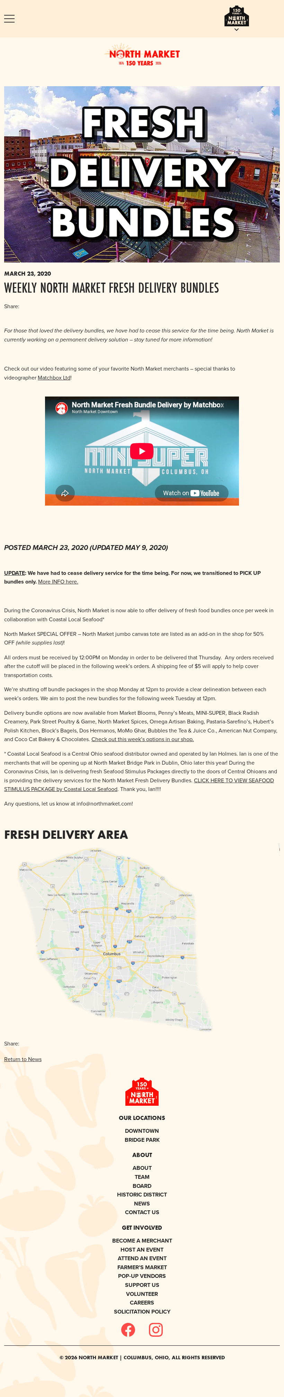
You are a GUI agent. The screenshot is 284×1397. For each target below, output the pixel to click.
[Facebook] (128, 1330)
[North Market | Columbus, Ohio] (142, 54)
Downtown (142, 1131)
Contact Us (142, 1212)
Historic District (142, 1195)
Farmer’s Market (142, 1267)
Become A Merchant (142, 1241)
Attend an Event (142, 1258)
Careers (142, 1303)
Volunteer (142, 1294)
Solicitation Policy (142, 1312)
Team (142, 1177)
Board (142, 1186)
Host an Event (142, 1250)
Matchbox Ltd (54, 377)
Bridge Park (142, 1140)
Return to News (23, 1059)
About (142, 1168)
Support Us (142, 1285)
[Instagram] (156, 1330)
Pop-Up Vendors (142, 1276)
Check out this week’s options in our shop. (142, 739)
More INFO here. (58, 581)
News (142, 1204)
